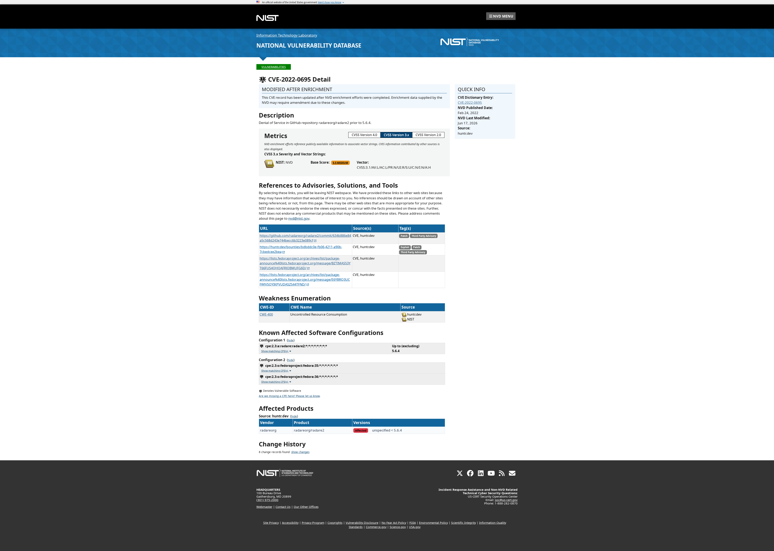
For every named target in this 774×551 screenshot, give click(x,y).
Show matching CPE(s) (275, 351)
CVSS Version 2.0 (428, 135)
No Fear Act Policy (394, 523)
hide (290, 340)
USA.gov (414, 527)
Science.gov (398, 527)
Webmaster (264, 507)
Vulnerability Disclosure (362, 523)
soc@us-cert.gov (506, 500)
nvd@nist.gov (298, 218)
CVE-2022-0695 (470, 102)
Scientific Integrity (463, 523)
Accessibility (290, 523)
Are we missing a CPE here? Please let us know (289, 396)
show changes (300, 452)
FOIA (412, 523)
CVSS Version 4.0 (364, 135)
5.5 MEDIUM (340, 162)
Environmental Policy (433, 523)
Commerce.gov (376, 527)
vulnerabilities (273, 67)
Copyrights (335, 523)
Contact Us (283, 507)
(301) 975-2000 (267, 500)
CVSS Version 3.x (396, 135)
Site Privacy (271, 523)
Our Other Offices (306, 507)
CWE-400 (266, 314)
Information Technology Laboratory (286, 35)
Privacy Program (313, 523)
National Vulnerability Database (308, 45)
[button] (501, 16)
